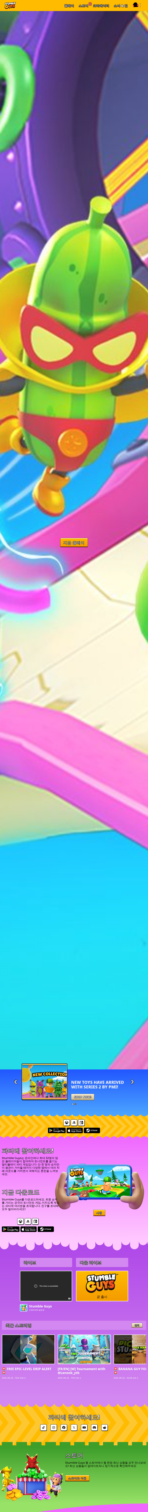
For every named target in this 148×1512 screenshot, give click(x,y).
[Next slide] (132, 1081)
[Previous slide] (15, 1081)
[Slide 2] (75, 1104)
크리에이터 (101, 5)
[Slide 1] (72, 1104)
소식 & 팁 (121, 5)
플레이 (69, 5)
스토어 (83, 5)
